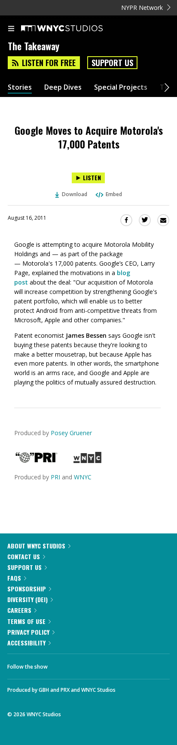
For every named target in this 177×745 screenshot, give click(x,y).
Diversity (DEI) (27, 599)
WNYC (83, 477)
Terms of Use (26, 621)
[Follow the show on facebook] (63, 664)
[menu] (11, 29)
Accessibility (26, 642)
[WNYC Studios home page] (72, 29)
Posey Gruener (71, 433)
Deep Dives (63, 87)
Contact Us (23, 556)
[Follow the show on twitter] (86, 664)
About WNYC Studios (36, 545)
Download (74, 194)
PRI (55, 477)
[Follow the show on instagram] (109, 664)
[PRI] (36, 461)
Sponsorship (26, 588)
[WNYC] (87, 461)
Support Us (112, 62)
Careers (19, 610)
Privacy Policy (28, 631)
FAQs (14, 577)
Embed (114, 194)
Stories (20, 87)
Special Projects (120, 87)
